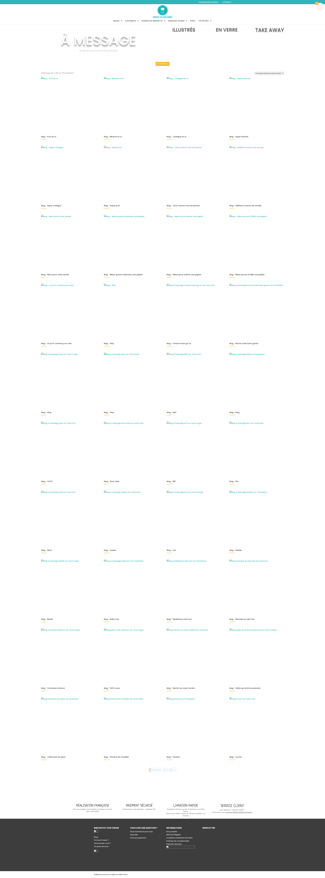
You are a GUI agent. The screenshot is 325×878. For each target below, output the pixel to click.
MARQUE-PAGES (176, 21)
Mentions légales (173, 834)
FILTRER (161, 63)
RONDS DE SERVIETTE (152, 21)
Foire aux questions (138, 838)
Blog (96, 837)
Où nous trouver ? (101, 840)
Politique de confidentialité (177, 841)
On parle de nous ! (101, 846)
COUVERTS (130, 21)
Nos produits (171, 831)
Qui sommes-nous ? (102, 843)
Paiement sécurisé (174, 844)
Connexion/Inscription (208, 2)
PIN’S (193, 21)
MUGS (116, 21)
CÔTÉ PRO (204, 21)
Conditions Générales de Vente (179, 838)
